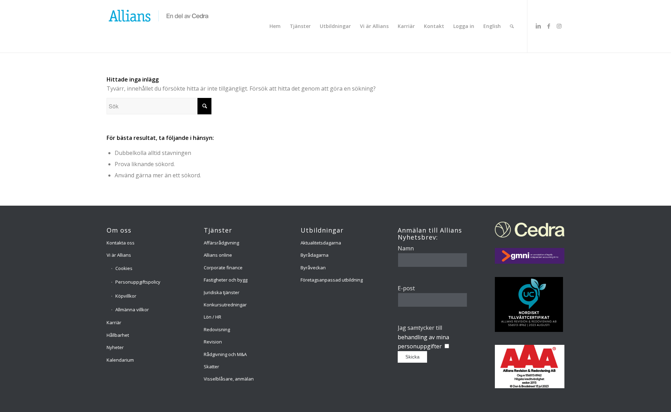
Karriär (114, 322)
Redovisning (217, 329)
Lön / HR (212, 317)
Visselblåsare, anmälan (229, 379)
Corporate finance (223, 267)
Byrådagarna (315, 255)
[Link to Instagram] (559, 26)
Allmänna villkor (132, 309)
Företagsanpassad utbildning (332, 280)
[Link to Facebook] (548, 26)
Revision (213, 342)
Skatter (211, 366)
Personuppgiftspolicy (137, 282)
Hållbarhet (118, 335)
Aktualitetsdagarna (321, 243)
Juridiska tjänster (221, 292)
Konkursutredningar (225, 304)
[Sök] (511, 26)
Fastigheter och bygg (225, 280)
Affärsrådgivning (221, 243)
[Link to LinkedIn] (538, 26)
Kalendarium (120, 360)
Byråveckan (313, 267)
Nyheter (115, 347)
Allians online (218, 255)
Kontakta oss (121, 243)
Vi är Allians (119, 255)
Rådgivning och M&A (225, 354)
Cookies (123, 268)
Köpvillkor (125, 296)
